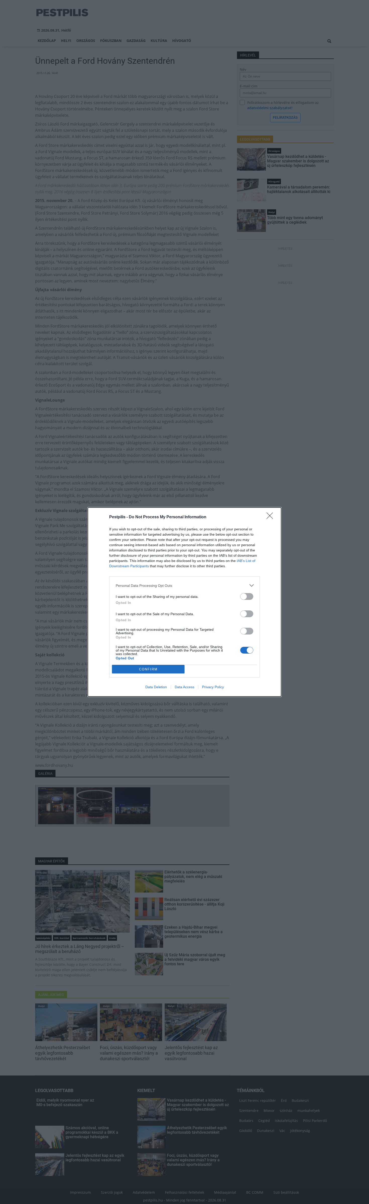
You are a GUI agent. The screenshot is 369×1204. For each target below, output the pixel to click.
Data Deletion (156, 687)
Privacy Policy (213, 687)
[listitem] (184, 585)
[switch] (246, 596)
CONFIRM (148, 669)
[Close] (271, 517)
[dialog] (184, 602)
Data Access (184, 687)
